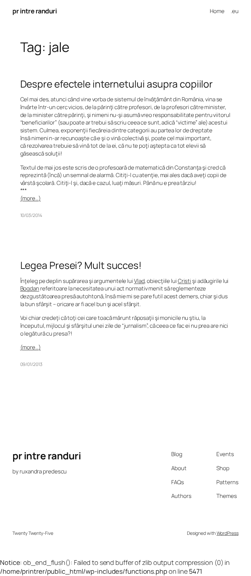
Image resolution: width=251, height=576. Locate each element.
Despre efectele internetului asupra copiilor (116, 83)
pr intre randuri (34, 11)
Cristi (184, 281)
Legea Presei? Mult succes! (81, 265)
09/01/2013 (31, 364)
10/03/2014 (31, 215)
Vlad (139, 281)
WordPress (228, 533)
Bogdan (29, 288)
